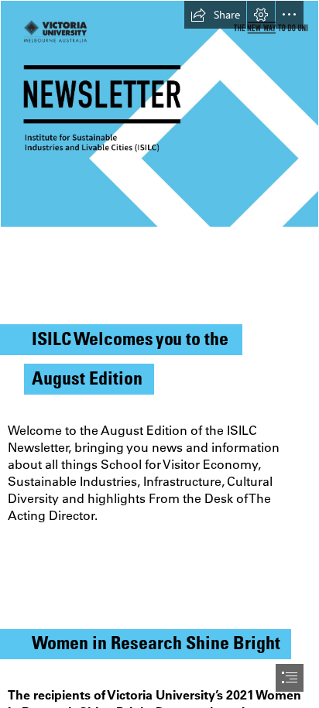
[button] (215, 15)
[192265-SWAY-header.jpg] (159, 113)
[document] (159, 354)
